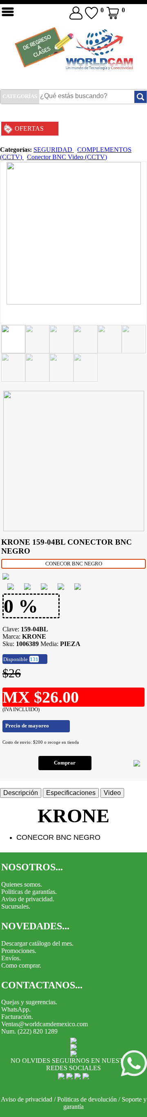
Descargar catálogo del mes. (37, 943)
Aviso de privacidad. (27, 899)
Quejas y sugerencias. (29, 1002)
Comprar (65, 763)
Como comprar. (21, 965)
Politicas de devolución (87, 1099)
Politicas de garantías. (29, 891)
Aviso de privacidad (26, 1099)
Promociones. (18, 950)
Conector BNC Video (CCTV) (67, 156)
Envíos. (11, 958)
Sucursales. (15, 906)
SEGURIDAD (53, 149)
